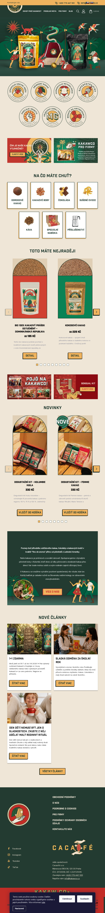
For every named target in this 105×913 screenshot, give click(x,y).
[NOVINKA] (75, 447)
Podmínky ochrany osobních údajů (69, 822)
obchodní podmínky (64, 797)
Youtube (16, 861)
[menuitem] (17, 202)
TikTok (15, 867)
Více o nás (52, 591)
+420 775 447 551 (74, 875)
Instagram (16, 855)
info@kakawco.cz (72, 878)
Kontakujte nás (62, 829)
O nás (55, 802)
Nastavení (19, 908)
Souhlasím (84, 899)
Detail (30, 355)
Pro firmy (58, 814)
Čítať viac (18, 683)
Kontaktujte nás (13, 3)
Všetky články (52, 771)
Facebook (16, 848)
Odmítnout (67, 899)
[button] (37, 364)
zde (43, 902)
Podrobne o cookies (64, 808)
